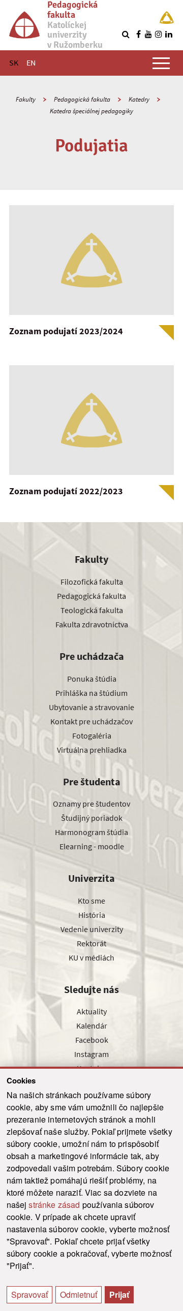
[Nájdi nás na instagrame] (159, 34)
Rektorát (91, 943)
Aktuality (92, 1011)
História (91, 915)
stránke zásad (54, 1204)
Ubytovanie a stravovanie (91, 707)
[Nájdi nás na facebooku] (138, 34)
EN (31, 62)
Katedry (139, 99)
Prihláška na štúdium (91, 693)
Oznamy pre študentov (91, 803)
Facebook (91, 1040)
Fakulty (26, 99)
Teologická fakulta (91, 610)
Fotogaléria (91, 735)
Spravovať (29, 1294)
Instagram (91, 1054)
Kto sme (91, 901)
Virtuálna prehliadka (92, 750)
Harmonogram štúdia (91, 832)
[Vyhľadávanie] (125, 34)
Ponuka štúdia (91, 679)
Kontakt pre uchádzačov (91, 721)
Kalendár (91, 1025)
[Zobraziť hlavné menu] (161, 63)
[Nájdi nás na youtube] (148, 34)
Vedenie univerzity (91, 929)
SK (13, 62)
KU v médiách (91, 957)
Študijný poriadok (92, 818)
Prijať (119, 1294)
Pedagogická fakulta (82, 99)
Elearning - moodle (91, 846)
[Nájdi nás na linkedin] (169, 34)
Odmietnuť (78, 1294)
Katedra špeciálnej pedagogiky (91, 111)
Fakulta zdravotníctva (91, 624)
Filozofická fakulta (91, 582)
